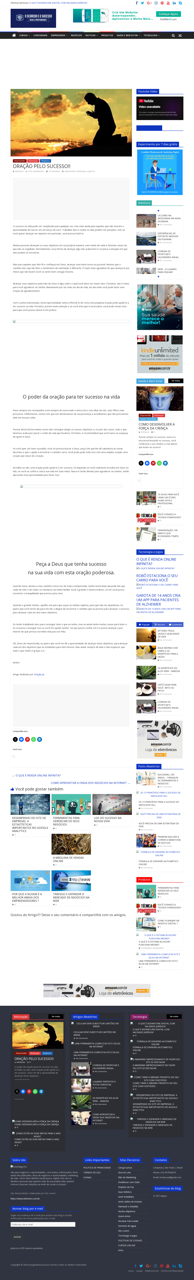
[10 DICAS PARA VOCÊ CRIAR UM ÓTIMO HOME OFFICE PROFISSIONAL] (146, 493)
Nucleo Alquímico (126, 1211)
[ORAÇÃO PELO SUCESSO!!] (38, 1023)
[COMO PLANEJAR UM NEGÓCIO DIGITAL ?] (146, 919)
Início (120, 1250)
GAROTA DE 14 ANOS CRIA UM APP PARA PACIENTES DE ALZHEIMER (158, 600)
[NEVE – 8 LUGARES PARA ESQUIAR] (146, 259)
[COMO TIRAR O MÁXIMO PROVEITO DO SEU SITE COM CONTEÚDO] (155, 1077)
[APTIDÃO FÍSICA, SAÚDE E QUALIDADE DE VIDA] (147, 628)
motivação (81, 171)
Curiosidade (40, 35)
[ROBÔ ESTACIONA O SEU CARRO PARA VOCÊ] (159, 584)
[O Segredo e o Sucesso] (14, 35)
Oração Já (39, 674)
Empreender (58, 35)
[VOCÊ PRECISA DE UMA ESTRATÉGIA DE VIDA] (159, 814)
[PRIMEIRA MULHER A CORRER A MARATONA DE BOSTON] (147, 835)
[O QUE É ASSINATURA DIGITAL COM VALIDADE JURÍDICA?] (155, 1023)
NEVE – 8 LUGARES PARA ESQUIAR (167, 260)
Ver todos (176, 380)
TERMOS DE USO (92, 1172)
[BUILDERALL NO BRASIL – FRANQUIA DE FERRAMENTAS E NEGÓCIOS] (147, 773)
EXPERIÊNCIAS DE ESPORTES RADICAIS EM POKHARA (168, 226)
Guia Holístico (125, 1191)
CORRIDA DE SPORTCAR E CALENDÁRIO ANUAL (168, 243)
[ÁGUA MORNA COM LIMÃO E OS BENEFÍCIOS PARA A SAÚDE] (147, 645)
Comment (177, 624)
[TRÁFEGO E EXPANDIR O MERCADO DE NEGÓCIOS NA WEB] (71, 872)
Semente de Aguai (127, 1225)
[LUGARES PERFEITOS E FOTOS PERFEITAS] (82, 1080)
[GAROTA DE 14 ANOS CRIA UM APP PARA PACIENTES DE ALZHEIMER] (159, 608)
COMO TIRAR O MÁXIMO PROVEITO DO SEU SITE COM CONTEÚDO (155, 1085)
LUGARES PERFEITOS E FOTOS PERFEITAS (104, 1083)
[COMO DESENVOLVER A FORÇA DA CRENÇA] (159, 387)
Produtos (107, 35)
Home (131, 1271)
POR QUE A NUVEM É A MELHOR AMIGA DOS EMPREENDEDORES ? (27, 897)
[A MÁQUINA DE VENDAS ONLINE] (71, 835)
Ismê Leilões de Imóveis (130, 1201)
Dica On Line (124, 1172)
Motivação (33, 161)
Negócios (76, 35)
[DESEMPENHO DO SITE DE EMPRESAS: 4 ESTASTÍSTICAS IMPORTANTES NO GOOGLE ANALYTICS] (30, 796)
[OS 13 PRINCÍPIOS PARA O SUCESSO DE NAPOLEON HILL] (159, 792)
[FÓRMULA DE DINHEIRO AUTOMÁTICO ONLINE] (159, 852)
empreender (70, 171)
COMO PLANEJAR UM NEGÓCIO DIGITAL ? (168, 922)
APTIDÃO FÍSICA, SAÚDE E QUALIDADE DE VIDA (168, 633)
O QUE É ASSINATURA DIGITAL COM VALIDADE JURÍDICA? (151, 1031)
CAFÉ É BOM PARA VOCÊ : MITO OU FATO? (167, 687)
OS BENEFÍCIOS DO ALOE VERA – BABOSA (169, 669)
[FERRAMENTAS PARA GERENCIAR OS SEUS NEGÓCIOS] (71, 796)
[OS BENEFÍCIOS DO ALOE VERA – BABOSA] (147, 665)
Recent (161, 624)
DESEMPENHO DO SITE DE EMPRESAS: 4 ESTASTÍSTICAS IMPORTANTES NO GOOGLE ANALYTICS (30, 824)
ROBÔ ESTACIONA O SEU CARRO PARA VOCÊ (157, 577)
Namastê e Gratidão (128, 1206)
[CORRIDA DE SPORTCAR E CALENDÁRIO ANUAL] (146, 241)
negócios (91, 171)
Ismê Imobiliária (126, 1196)
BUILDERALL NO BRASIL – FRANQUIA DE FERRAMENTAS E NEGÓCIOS (168, 779)
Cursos (23, 35)
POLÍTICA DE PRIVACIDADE (97, 1167)
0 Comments (54, 171)
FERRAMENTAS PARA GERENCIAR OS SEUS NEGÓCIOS (66, 821)
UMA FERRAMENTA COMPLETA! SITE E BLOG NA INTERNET (158, 962)
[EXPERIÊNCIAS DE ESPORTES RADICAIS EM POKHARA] (146, 223)
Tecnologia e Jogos (127, 1235)
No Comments (166, 214)
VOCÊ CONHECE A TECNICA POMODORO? (169, 516)
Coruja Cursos (125, 1167)
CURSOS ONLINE (126, 1245)
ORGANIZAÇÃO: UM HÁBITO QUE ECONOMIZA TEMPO (168, 533)
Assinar (17, 1236)
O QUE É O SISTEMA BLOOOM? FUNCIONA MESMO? (154, 943)
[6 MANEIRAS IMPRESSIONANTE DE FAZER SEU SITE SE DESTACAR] (155, 1059)
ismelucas (19, 171)
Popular (146, 624)
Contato (87, 1177)
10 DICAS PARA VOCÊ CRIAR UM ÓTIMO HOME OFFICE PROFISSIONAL (168, 499)
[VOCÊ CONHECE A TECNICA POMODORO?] (146, 512)
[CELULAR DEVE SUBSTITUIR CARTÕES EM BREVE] (97, 1023)
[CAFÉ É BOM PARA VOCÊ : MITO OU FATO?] (147, 682)
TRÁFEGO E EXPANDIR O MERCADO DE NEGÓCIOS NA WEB (71, 897)
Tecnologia (150, 35)
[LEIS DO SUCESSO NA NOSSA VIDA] (112, 796)
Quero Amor (124, 1216)
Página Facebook (149, 128)
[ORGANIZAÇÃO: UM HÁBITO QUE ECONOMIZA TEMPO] (146, 528)
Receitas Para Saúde (128, 1221)
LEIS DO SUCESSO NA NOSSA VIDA (107, 819)
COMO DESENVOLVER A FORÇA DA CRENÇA (157, 426)
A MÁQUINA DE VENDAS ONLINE (68, 859)
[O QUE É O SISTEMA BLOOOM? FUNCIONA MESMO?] (159, 935)
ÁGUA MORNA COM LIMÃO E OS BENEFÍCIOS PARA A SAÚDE (168, 652)
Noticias (90, 35)
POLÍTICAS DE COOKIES (130, 1240)
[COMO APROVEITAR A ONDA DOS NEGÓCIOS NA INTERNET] (82, 1112)
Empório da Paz (126, 1187)
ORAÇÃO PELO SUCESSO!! (34, 1058)
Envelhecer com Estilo (129, 1182)
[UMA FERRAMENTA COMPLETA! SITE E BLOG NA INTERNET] (159, 954)
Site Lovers (123, 1230)
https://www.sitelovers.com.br (25, 1198)
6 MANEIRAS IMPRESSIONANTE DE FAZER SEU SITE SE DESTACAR (154, 1067)
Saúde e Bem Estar (127, 35)
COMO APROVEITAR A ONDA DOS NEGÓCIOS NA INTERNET (59, 2)
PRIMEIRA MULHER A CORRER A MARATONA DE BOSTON (169, 839)
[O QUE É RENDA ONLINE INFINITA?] (155, 568)
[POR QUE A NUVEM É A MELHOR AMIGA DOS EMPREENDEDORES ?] (30, 872)
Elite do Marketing (127, 1177)
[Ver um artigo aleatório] (180, 35)
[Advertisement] (97, 66)
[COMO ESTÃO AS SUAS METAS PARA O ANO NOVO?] (37, 1133)
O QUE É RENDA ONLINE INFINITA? (36, 775)
